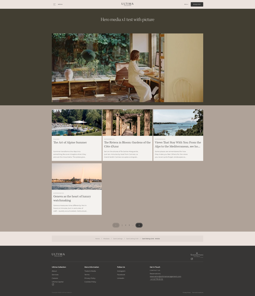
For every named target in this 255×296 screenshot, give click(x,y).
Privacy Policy (89, 278)
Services (55, 275)
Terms (86, 275)
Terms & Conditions (197, 292)
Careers (55, 278)
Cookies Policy (90, 282)
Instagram (121, 271)
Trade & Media (90, 271)
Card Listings (118, 238)
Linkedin (120, 278)
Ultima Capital (57, 282)
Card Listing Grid (132, 238)
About (54, 271)
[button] (156, 279)
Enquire (197, 4)
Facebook (121, 275)
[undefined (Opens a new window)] (197, 256)
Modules (106, 238)
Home (97, 238)
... (132, 225)
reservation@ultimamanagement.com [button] (165, 276)
